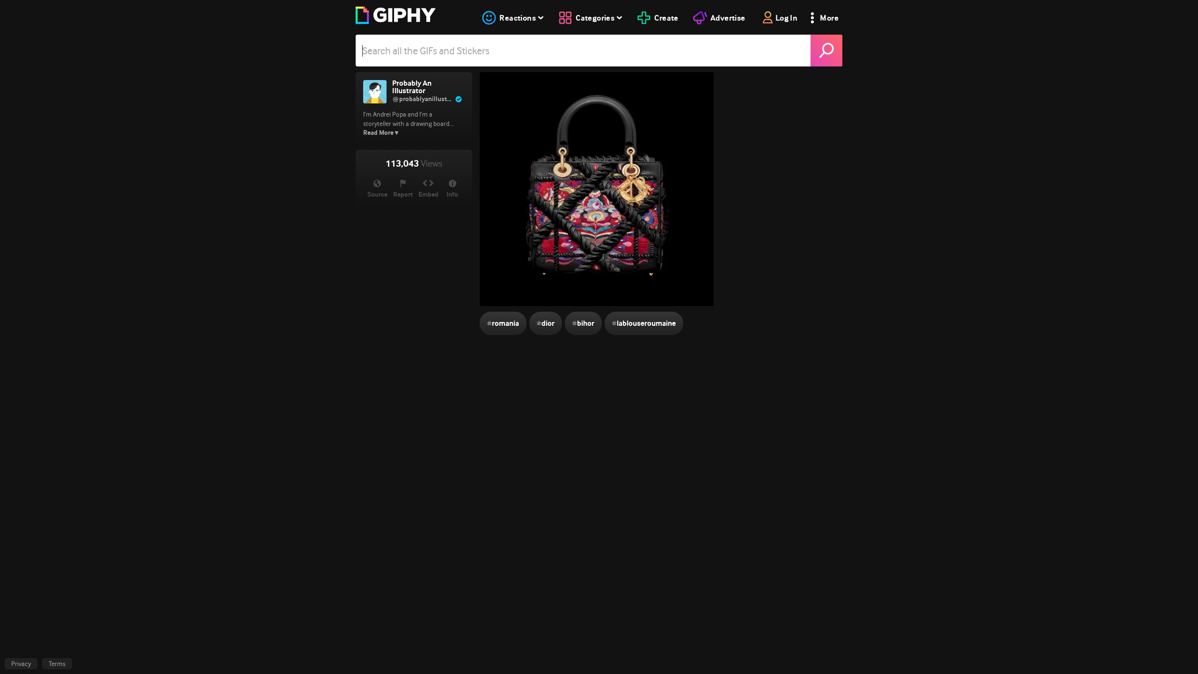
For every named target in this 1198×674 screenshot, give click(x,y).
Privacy (21, 663)
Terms (57, 663)
